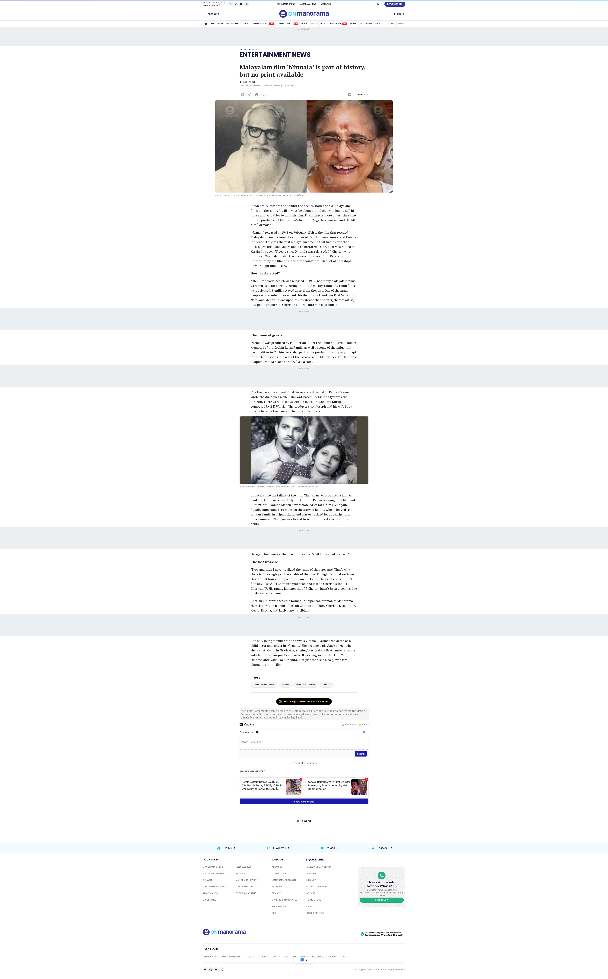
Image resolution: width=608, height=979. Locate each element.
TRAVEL (323, 23)
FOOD (314, 23)
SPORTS (280, 23)
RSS (274, 913)
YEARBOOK (326, 4)
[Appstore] (349, 934)
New (271, 24)
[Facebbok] (205, 969)
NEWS (247, 23)
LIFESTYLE (254, 956)
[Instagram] (235, 4)
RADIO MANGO (210, 893)
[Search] (378, 4)
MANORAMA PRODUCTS (284, 880)
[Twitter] (246, 4)
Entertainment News (275, 54)
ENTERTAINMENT (233, 23)
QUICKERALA (209, 899)
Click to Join (381, 900)
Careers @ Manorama (284, 899)
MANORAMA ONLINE (286, 4)
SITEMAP (310, 893)
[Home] (206, 24)
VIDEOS (353, 23)
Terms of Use (279, 906)
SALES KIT (311, 873)
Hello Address (243, 866)
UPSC (292, 23)
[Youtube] (241, 4)
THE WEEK (207, 880)
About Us (277, 866)
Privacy (276, 893)
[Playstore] (326, 934)
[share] (249, 95)
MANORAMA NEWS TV (247, 880)
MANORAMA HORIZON (214, 873)
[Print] (257, 95)
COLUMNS (390, 23)
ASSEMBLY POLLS (263, 23)
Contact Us (279, 873)
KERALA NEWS (217, 23)
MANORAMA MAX (244, 886)
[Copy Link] (264, 95)
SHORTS (379, 23)
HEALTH (304, 23)
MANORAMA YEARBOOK (215, 886)
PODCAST (333, 956)
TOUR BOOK (338, 23)
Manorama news (308, 4)
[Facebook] (230, 4)
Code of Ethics (315, 913)
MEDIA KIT (277, 886)
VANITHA (240, 873)
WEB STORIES (366, 23)
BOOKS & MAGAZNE (246, 893)
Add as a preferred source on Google (305, 701)
